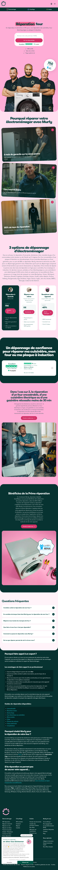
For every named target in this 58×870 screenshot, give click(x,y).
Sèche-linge (10, 713)
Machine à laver (12, 710)
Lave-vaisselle (11, 708)
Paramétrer (9, 862)
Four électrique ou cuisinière (16, 715)
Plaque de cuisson (12, 721)
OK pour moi (25, 862)
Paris (20, 754)
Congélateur (11, 725)
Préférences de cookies (29, 866)
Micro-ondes (11, 717)
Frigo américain (12, 723)
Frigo (8, 719)
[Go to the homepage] (6, 811)
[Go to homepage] (3, 3)
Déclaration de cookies (24, 857)
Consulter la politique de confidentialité (11, 857)
